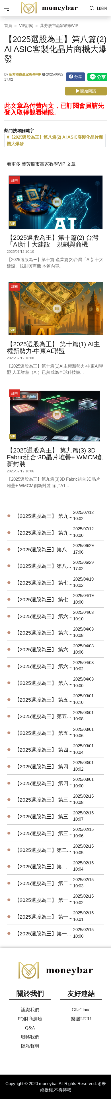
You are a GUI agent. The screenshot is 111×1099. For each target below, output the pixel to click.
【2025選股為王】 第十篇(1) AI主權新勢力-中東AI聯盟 (53, 347)
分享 (77, 76)
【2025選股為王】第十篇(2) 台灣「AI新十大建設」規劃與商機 (52, 241)
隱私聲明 (30, 1046)
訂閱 (14, 180)
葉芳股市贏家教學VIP (59, 26)
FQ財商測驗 (30, 1018)
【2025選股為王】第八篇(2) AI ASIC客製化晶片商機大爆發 (55, 140)
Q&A (30, 1027)
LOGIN (102, 8)
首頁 (8, 26)
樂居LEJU (81, 1018)
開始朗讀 (87, 91)
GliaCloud (81, 1009)
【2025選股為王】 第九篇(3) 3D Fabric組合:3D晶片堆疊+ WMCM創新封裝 (55, 457)
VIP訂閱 (26, 26)
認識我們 (30, 1009)
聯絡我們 (30, 1037)
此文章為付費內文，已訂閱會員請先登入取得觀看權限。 (54, 109)
